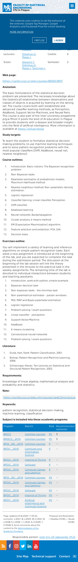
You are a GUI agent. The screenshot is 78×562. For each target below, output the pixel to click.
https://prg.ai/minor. (31, 128)
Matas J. (26, 57)
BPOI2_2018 (11, 495)
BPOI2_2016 (11, 459)
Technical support (44, 556)
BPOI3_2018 (11, 490)
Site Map (22, 556)
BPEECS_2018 (11, 438)
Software (30, 464)
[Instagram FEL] (16, 545)
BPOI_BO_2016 (13, 443)
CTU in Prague (21, 9)
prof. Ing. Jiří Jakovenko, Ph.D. (57, 536)
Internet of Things (35, 459)
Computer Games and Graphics (35, 471)
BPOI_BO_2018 (13, 477)
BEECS (7, 434)
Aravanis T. (28, 61)
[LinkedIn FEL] (29, 545)
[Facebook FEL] (10, 545)
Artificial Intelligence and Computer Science (35, 503)
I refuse (39, 40)
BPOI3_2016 (11, 464)
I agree (58, 40)
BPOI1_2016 (11, 448)
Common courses (35, 434)
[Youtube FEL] (36, 545)
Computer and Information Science (33, 451)
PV (50, 434)
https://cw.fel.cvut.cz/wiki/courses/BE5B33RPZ (33, 80)
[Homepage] (7, 7)
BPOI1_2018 (11, 500)
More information (21, 31)
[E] (74, 556)
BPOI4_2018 (11, 482)
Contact (64, 556)
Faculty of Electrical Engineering (29, 6)
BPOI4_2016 (11, 469)
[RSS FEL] (3, 545)
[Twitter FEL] (23, 545)
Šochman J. (39, 68)
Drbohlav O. (29, 54)
